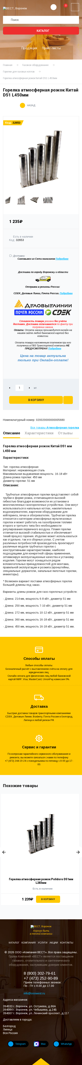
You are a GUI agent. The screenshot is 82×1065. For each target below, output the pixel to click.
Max (43, 1044)
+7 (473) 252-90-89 (41, 978)
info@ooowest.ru (34, 993)
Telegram (20, 1044)
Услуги (43, 942)
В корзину (36, 400)
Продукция (29, 48)
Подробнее (66, 293)
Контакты (66, 942)
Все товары (54, 427)
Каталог (42, 30)
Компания (28, 942)
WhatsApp (66, 1044)
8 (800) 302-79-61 (40, 973)
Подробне (61, 258)
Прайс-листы (51, 48)
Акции (54, 942)
